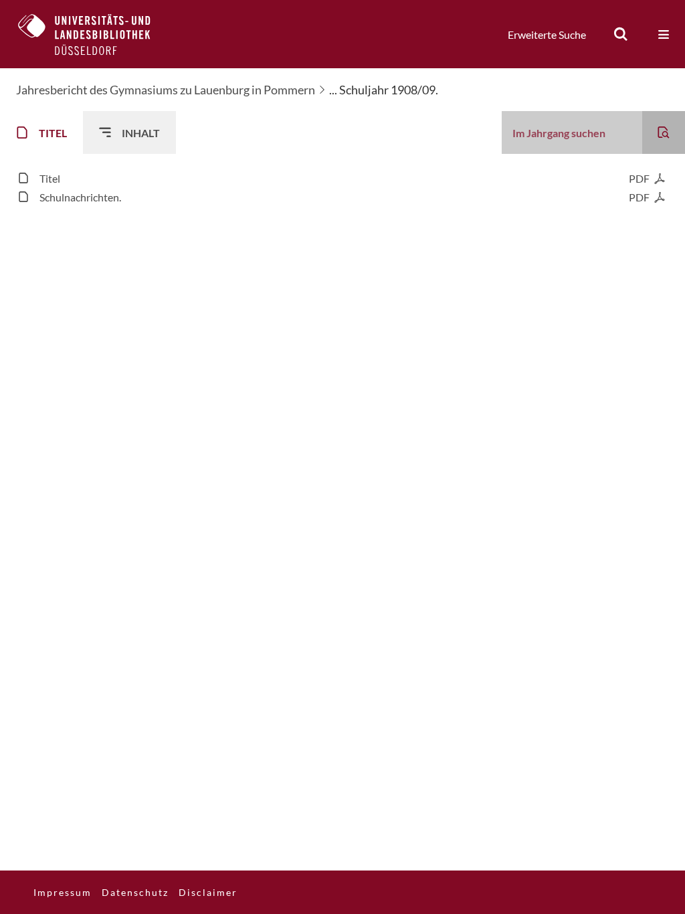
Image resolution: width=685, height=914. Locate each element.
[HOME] (94, 34)
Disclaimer (208, 892)
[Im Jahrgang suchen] (663, 132)
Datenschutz (135, 892)
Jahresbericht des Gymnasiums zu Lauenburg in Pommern (165, 89)
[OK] (620, 34)
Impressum (62, 892)
